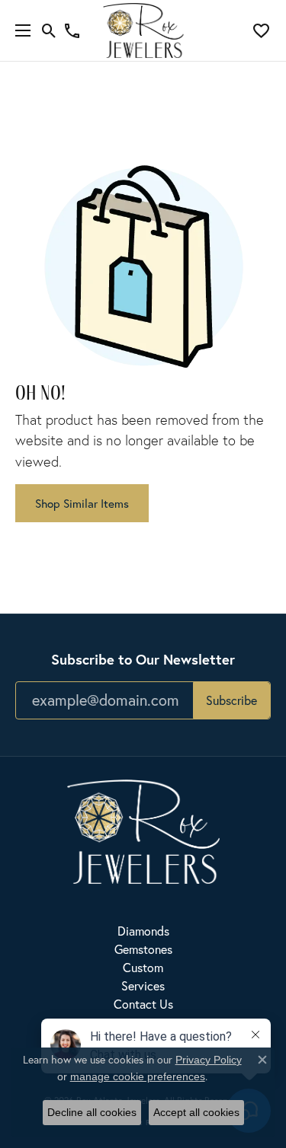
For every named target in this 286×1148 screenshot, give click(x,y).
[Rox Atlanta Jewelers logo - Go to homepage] (143, 30)
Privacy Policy (208, 1060)
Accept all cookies (196, 1112)
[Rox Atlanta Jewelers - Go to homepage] (143, 830)
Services (143, 985)
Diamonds (143, 931)
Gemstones (143, 949)
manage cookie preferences (137, 1076)
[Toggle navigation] (19, 30)
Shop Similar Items (82, 503)
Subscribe (231, 700)
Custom (143, 967)
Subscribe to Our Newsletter (143, 659)
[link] (72, 30)
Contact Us (143, 1004)
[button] (49, 30)
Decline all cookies (92, 1112)
